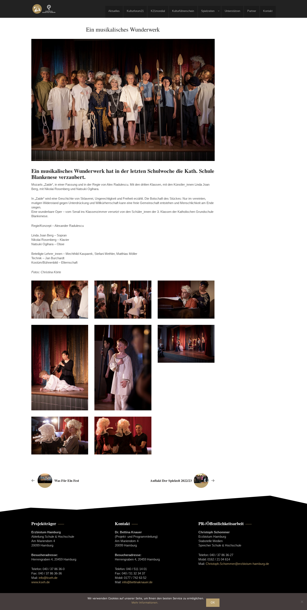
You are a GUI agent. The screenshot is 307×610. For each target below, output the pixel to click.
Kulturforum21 (135, 11)
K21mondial (158, 11)
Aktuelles (114, 11)
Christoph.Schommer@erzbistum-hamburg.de (237, 563)
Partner (251, 11)
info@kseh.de (48, 577)
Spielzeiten (207, 11)
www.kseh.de (40, 582)
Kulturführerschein (183, 11)
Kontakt (268, 11)
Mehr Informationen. (145, 602)
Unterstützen (232, 11)
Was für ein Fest (66, 480)
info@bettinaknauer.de (137, 582)
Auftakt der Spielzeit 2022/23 (171, 480)
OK (213, 602)
